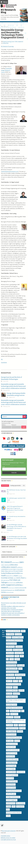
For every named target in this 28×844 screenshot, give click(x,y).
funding (3, 573)
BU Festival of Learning (7, 46)
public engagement (8, 585)
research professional (19, 587)
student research (11, 803)
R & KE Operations (11, 734)
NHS (8, 714)
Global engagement (20, 674)
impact (16, 575)
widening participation (10, 592)
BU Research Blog (8, 11)
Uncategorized (20, 806)
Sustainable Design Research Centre (6, 70)
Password (14, 425)
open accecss (14, 714)
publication (19, 582)
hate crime (9, 681)
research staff (10, 778)
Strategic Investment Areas (13, 797)
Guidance (19, 678)
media (14, 577)
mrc (8, 710)
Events (21, 571)
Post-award (22, 725)
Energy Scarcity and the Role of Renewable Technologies (11, 378)
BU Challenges (10, 634)
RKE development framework (14, 790)
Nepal (22, 578)
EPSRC (17, 656)
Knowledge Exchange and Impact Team (15, 700)
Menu (5, 2)
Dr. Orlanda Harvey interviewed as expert (16, 517)
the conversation (20, 803)
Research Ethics (10, 756)
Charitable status (5, 836)
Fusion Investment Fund (12, 671)
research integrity (11, 768)
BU (2, 359)
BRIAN (23, 631)
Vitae (8, 809)
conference (19, 567)
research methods (11, 772)
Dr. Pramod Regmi (19, 569)
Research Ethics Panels (12, 759)
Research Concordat (12, 753)
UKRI (4, 619)
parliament (17, 717)
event (16, 571)
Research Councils (11, 587)
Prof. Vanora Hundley (12, 582)
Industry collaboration (12, 690)
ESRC (12, 571)
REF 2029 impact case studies (14, 737)
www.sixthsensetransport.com (9, 171)
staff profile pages (11, 793)
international (16, 693)
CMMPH (21, 562)
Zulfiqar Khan (5, 43)
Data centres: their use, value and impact (10, 611)
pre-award (22, 728)
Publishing (20, 731)
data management (18, 649)
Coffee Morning (10, 646)
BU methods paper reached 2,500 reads (16, 499)
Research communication (13, 750)
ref (22, 585)
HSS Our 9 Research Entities (13, 684)
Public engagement (19, 41)
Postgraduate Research (12, 728)
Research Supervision (12, 781)
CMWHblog (6, 564)
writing (8, 815)
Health (3, 575)
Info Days (21, 690)
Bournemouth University (9, 6)
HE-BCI (15, 681)
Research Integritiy (11, 765)
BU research (6, 562)
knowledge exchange (7, 578)
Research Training (11, 787)
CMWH (2, 564)
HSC (12, 575)
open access (6, 580)
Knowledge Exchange (12, 696)
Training (8, 806)
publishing (18, 585)
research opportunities (12, 775)
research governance (12, 762)
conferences (19, 646)
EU (14, 571)
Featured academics (11, 662)
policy (15, 725)
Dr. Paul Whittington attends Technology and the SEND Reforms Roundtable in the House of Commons (16, 527)
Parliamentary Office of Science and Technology (15, 721)
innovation (20, 575)
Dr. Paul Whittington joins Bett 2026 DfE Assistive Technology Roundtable (17, 537)
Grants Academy (11, 678)
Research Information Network (10, 597)
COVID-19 (9, 649)
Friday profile (21, 665)
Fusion (12, 41)
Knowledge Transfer (11, 704)
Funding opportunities (12, 668)
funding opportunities (13, 573)
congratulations (4, 569)
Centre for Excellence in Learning (14, 640)
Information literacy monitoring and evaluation (12, 609)
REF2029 (17, 740)
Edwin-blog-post (6, 571)
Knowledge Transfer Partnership (14, 707)
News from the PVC (15, 710)
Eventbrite (4, 362)
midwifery (18, 577)
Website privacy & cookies (8, 837)
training (3, 592)
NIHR (2, 580)
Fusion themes (10, 674)
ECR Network (10, 656)
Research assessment (12, 743)
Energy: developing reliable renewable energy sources (16, 394)
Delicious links (10, 653)
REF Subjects (10, 740)
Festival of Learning (7, 41)
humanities (9, 687)
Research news (20, 772)
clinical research (15, 562)
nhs (25, 577)
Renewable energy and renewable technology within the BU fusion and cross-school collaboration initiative (13, 386)
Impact (15, 687)
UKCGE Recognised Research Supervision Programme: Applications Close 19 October (15, 508)
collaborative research (9, 567)
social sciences (20, 590)
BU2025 (9, 637)
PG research (9, 725)
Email (3, 466)
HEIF (20, 681)
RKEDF (13, 590)
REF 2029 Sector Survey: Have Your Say (16, 491)
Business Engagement (17, 637)
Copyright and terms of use (8, 839)
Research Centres (11, 747)
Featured (17, 659)
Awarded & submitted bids (13, 631)
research (4, 587)
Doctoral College (12, 569)
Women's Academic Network (14, 812)
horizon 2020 (9, 575)
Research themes (11, 784)
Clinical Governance (11, 643)
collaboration (13, 565)
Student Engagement (12, 800)
